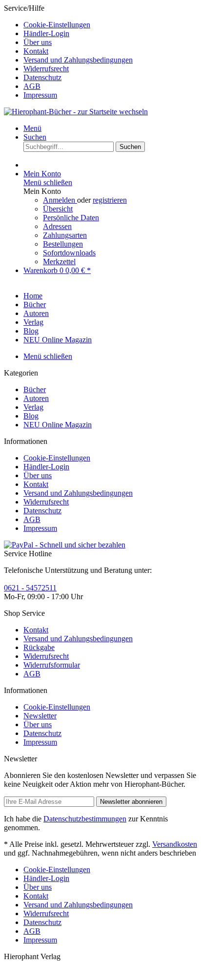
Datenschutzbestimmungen (84, 819)
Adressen (57, 226)
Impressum (40, 95)
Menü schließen (47, 182)
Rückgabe (39, 647)
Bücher (34, 389)
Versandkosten (174, 844)
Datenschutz (42, 77)
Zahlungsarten (65, 235)
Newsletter (40, 716)
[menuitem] (110, 25)
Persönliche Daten (71, 217)
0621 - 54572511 (30, 588)
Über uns (37, 42)
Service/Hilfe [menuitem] (68, 51)
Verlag (33, 407)
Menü (32, 128)
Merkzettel (59, 261)
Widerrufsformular (51, 665)
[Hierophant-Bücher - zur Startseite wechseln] (76, 111)
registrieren (110, 200)
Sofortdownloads (69, 253)
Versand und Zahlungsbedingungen (78, 60)
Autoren (36, 398)
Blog (31, 416)
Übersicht (58, 209)
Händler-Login (46, 33)
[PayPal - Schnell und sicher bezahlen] (64, 545)
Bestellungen (63, 244)
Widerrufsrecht (46, 68)
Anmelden (60, 200)
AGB (31, 86)
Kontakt (35, 51)
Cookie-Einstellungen (56, 25)
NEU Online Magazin (57, 424)
